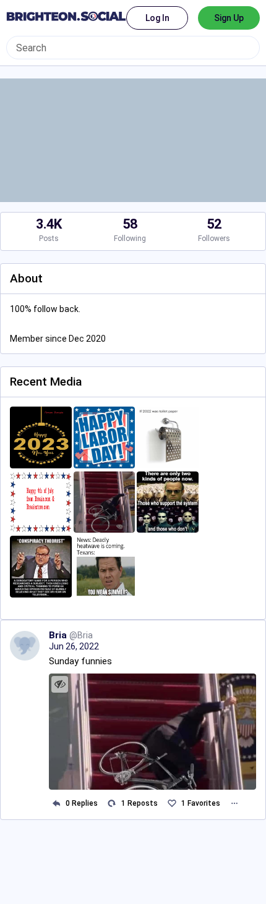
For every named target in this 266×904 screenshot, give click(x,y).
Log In (157, 18)
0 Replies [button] (82, 803)
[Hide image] (59, 684)
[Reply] (56, 803)
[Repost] (112, 803)
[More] (234, 803)
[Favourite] (172, 803)
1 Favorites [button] (200, 803)
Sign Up (229, 18)
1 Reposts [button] (139, 803)
